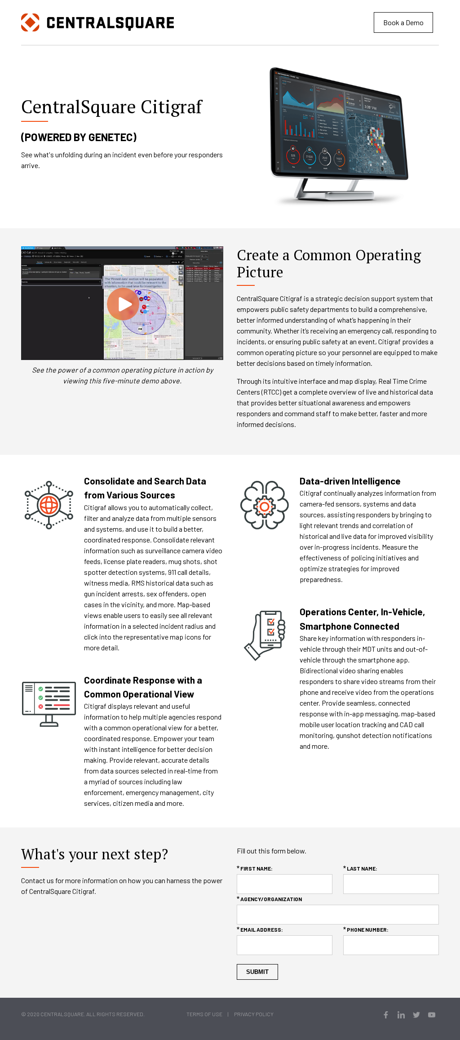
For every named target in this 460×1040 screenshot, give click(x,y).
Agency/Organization (271, 899)
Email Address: (261, 929)
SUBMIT (257, 972)
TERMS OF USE (204, 1014)
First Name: (256, 868)
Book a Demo (403, 22)
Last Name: (362, 868)
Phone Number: (368, 929)
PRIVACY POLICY (254, 1014)
